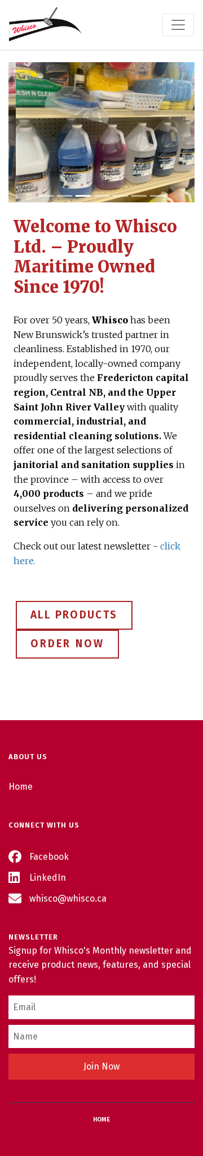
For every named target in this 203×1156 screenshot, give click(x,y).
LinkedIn (46, 877)
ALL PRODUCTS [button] (74, 614)
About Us (27, 756)
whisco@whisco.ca (67, 898)
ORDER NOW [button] (67, 643)
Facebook (48, 856)
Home (20, 786)
